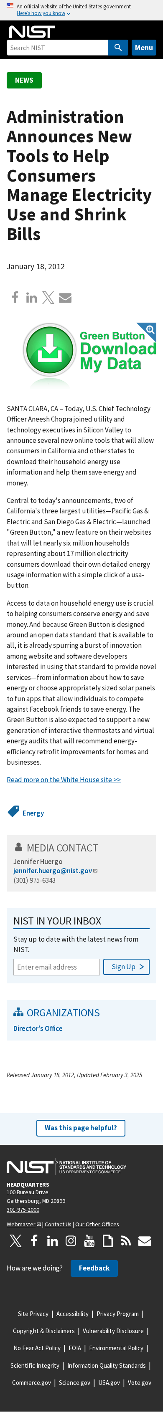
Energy (33, 813)
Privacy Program (118, 1314)
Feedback (94, 1268)
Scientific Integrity (34, 1365)
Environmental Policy (116, 1348)
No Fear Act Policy (37, 1348)
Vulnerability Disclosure (113, 1331)
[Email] (65, 297)
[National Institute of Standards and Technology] (66, 1166)
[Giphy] (108, 1241)
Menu (144, 47)
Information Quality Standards (106, 1365)
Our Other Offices (97, 1224)
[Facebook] (15, 297)
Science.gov (74, 1383)
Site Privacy (33, 1314)
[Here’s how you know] (81, 10)
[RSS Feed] (126, 1241)
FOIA (75, 1348)
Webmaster (21, 1224)
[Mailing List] (144, 1241)
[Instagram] (71, 1241)
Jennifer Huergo (38, 861)
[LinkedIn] (52, 1241)
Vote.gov (139, 1383)
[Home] (32, 32)
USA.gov (109, 1383)
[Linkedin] (31, 297)
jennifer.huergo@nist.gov (52, 870)
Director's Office (38, 1028)
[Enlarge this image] (89, 356)
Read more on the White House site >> (64, 779)
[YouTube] (89, 1241)
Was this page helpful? (81, 1127)
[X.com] (48, 297)
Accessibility (72, 1314)
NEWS (24, 80)
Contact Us (58, 1224)
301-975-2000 (23, 1209)
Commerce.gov (31, 1383)
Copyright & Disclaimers (44, 1331)
